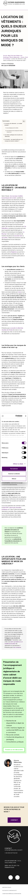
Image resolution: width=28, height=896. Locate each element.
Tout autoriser (14, 468)
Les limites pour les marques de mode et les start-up (15, 131)
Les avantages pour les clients (12, 127)
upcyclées (4, 237)
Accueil (5, 55)
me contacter (17, 647)
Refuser (14, 478)
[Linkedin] (10, 877)
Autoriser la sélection (14, 473)
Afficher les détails (18, 463)
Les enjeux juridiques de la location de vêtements (13, 135)
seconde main (18, 235)
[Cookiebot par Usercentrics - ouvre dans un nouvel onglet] (16, 416)
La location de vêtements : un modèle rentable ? (13, 124)
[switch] (24, 448)
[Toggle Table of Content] (23, 121)
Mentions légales (6, 887)
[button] (14, 8)
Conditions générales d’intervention (11, 893)
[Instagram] (17, 877)
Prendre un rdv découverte (14, 749)
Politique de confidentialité (9, 890)
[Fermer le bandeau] (25, 416)
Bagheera (14, 252)
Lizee (19, 292)
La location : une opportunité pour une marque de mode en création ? (14, 140)
